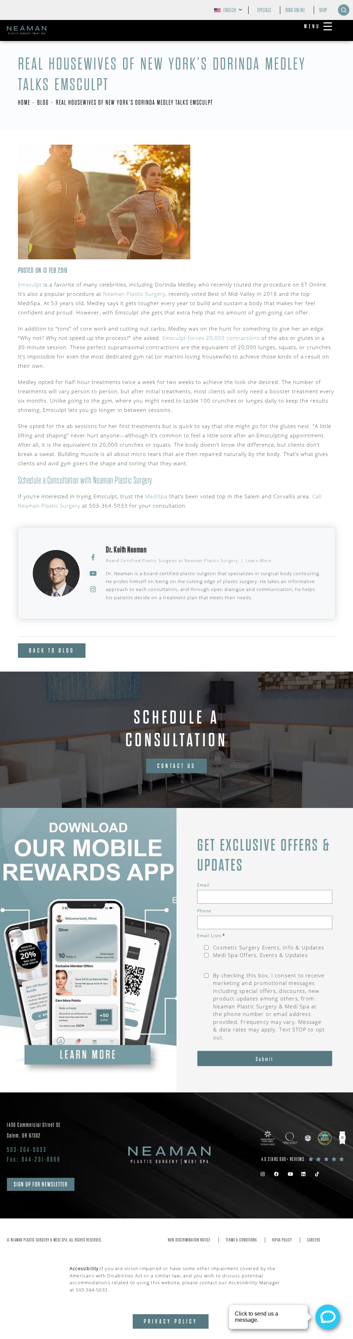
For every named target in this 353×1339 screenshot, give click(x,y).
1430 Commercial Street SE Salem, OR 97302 (34, 1130)
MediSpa (156, 496)
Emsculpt (30, 284)
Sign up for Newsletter (41, 1184)
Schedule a (176, 729)
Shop (323, 10)
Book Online (295, 10)
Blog (43, 102)
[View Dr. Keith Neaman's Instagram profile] (93, 589)
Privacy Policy (171, 1321)
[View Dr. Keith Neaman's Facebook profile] (93, 557)
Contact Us (176, 766)
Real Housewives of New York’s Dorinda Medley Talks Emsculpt (134, 102)
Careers (313, 1240)
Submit (265, 1059)
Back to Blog (51, 650)
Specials (264, 10)
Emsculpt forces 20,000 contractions (211, 337)
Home (24, 102)
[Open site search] (344, 10)
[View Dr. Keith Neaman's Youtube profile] (93, 573)
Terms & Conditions (241, 1240)
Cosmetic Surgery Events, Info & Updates (268, 947)
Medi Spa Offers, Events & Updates (260, 955)
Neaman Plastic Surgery (134, 293)
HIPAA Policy (282, 1240)
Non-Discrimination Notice (189, 1240)
